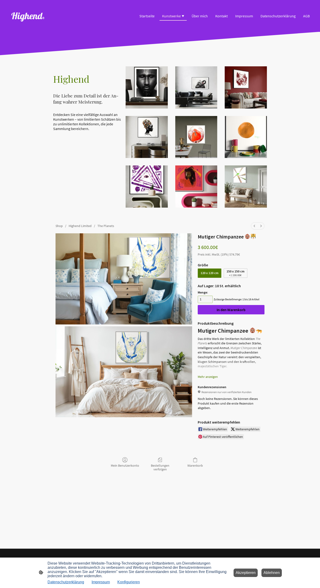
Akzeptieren (246, 573)
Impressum (101, 582)
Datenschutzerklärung (66, 582)
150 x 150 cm (236, 273)
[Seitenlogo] (30, 26)
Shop (59, 226)
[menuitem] (254, 226)
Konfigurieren (128, 582)
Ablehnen (272, 573)
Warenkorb (195, 465)
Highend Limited (80, 226)
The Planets (105, 226)
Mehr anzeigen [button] (208, 377)
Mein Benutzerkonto (125, 465)
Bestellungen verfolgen (160, 467)
